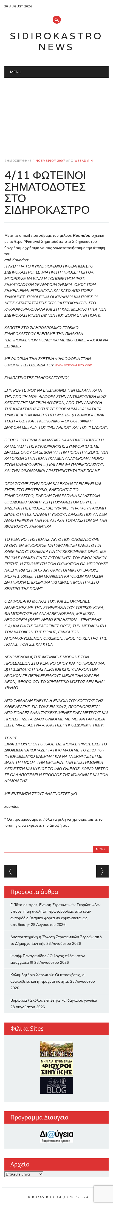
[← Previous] (10, 871)
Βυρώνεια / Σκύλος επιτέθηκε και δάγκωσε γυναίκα (53, 1000)
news (100, 849)
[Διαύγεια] (56, 1136)
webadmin (84, 160)
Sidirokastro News (56, 41)
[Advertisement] (56, 113)
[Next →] (102, 871)
